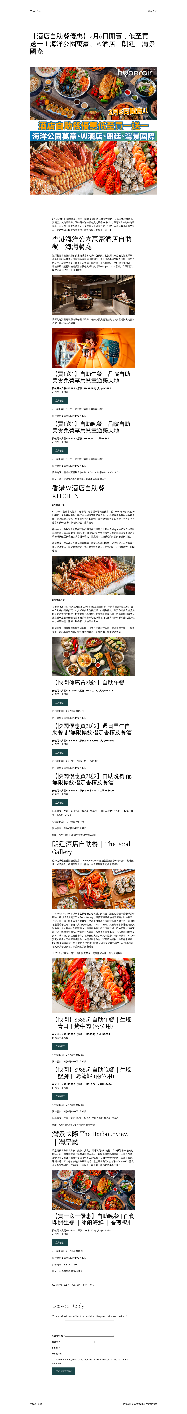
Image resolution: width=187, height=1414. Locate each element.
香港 (92, 1285)
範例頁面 (152, 11)
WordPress (151, 1404)
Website (56, 1353)
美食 (85, 1285)
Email (56, 1347)
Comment (58, 1335)
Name (56, 1341)
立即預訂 (60, 400)
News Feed (36, 11)
